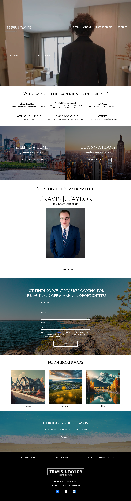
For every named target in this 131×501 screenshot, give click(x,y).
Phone (44, 312)
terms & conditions (59, 332)
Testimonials (104, 26)
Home (75, 26)
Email (43, 323)
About (87, 26)
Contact (122, 26)
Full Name (45, 302)
